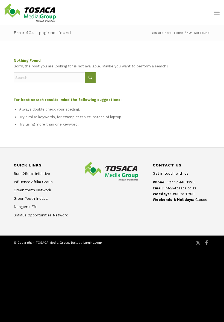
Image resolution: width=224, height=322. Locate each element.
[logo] (30, 12)
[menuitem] (217, 12)
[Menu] (217, 12)
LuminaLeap (92, 243)
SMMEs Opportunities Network (41, 215)
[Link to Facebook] (206, 245)
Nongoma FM (25, 207)
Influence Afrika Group (33, 182)
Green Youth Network (32, 190)
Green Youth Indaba (31, 198)
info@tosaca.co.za (180, 188)
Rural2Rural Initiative (32, 174)
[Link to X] (198, 245)
